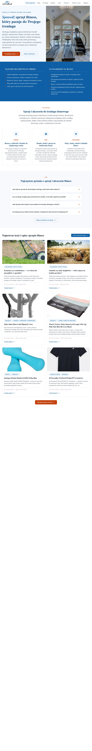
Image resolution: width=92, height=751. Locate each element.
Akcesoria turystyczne (13, 267)
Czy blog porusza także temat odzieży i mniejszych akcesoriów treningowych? (40, 212)
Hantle (7, 374)
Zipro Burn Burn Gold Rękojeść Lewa (18, 324)
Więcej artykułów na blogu (44, 220)
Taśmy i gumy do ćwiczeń (66, 320)
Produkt (8, 320)
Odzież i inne (76, 3)
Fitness (66, 3)
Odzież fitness (55, 374)
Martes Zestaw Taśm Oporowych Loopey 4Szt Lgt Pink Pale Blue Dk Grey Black (67, 325)
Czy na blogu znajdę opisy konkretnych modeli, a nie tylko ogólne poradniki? (39, 197)
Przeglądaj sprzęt (9, 54)
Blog (38, 3)
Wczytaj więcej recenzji (44, 402)
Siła (59, 3)
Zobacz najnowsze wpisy (79, 235)
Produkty (45, 3)
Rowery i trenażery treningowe (24, 320)
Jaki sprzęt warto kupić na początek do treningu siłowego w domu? (36, 204)
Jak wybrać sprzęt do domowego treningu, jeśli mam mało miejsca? (36, 189)
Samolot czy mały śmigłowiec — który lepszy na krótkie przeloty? (67, 271)
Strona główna (30, 3)
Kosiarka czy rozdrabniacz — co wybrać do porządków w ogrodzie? (20, 271)
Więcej (86, 3)
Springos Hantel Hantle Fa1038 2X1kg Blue (20, 378)
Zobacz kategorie (29, 54)
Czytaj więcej (8, 288)
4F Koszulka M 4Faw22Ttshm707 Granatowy (66, 378)
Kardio (53, 3)
